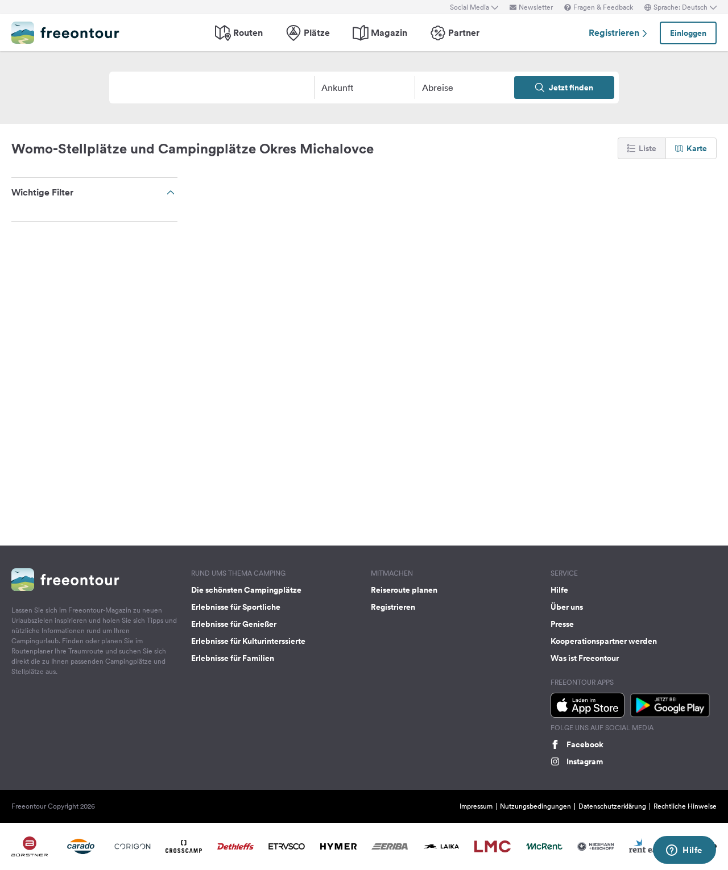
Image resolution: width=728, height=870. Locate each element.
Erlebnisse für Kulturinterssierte (248, 641)
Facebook (584, 744)
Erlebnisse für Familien (232, 658)
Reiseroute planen (404, 590)
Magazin (389, 33)
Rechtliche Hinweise (685, 806)
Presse (562, 624)
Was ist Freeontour (585, 658)
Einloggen (688, 33)
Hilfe (559, 590)
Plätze (317, 33)
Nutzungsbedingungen (535, 806)
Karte (696, 148)
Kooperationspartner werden (604, 641)
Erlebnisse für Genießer (233, 624)
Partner (463, 33)
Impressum (476, 806)
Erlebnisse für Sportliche (235, 607)
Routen (248, 33)
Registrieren (615, 33)
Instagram (584, 761)
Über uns (567, 607)
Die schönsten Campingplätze (246, 590)
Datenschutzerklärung (612, 806)
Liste (647, 148)
